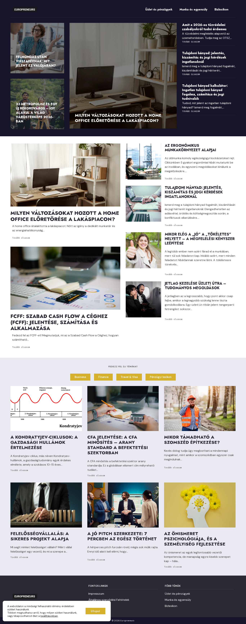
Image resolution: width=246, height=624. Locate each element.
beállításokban (49, 616)
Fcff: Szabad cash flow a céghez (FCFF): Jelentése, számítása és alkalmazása (59, 322)
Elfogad (95, 611)
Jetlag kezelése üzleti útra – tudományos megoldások (195, 286)
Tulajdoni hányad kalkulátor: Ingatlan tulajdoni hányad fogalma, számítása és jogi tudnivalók (205, 92)
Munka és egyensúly (193, 9)
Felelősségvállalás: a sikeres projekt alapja (39, 536)
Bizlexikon (221, 9)
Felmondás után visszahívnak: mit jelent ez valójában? (36, 61)
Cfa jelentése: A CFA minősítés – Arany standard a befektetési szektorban (117, 445)
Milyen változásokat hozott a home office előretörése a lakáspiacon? (118, 117)
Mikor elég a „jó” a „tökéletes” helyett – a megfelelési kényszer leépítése (200, 239)
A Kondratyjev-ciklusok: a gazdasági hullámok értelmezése (44, 442)
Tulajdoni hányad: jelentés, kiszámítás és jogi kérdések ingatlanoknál (204, 57)
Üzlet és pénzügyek (158, 9)
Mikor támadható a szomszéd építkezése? (192, 439)
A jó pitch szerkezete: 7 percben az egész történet (122, 536)
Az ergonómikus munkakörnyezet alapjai (190, 148)
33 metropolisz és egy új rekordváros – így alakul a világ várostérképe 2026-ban (36, 113)
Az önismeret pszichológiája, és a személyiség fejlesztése (194, 538)
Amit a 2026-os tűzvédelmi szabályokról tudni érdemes (204, 27)
